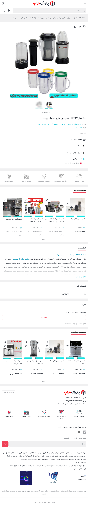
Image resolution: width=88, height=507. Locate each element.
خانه (84, 18)
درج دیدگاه (44, 317)
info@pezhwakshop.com (73, 401)
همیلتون (79, 128)
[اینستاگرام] (84, 432)
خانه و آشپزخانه (77, 18)
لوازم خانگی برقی (65, 18)
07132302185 (78, 398)
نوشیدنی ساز (54, 18)
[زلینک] (79, 432)
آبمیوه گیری (45, 18)
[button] (44, 239)
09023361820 (68, 398)
